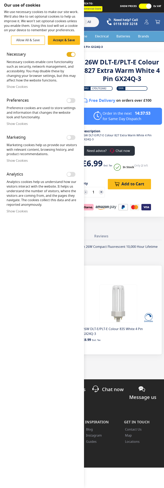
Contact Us (133, 429)
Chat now (113, 389)
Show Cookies (17, 86)
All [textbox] (89, 22)
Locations (132, 441)
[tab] (101, 235)
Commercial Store (90, 9)
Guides (91, 441)
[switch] (71, 54)
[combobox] (92, 22)
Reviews (101, 236)
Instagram (94, 435)
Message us (142, 397)
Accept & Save (64, 40)
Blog (89, 429)
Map (128, 435)
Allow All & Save (28, 40)
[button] (147, 22)
